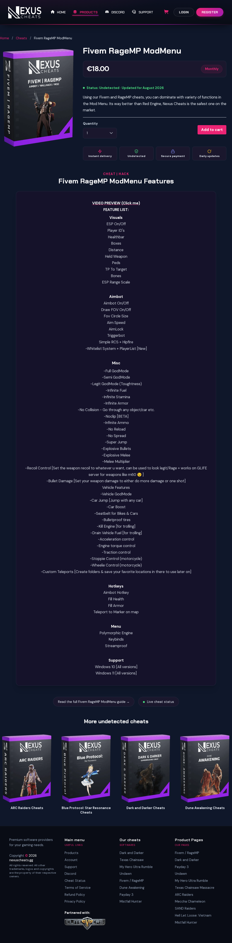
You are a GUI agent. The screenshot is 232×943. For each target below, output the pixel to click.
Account (71, 860)
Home (4, 38)
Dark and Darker (132, 853)
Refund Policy (75, 895)
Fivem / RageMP (132, 881)
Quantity (90, 124)
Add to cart (212, 129)
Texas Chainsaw (132, 860)
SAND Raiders (185, 908)
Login (184, 12)
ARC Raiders (184, 895)
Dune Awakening (132, 888)
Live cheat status (160, 702)
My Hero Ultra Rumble (136, 867)
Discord (70, 874)
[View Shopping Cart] (166, 12)
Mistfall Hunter (131, 901)
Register (210, 12)
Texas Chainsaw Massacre (194, 888)
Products (71, 853)
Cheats (21, 38)
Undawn (126, 874)
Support (71, 867)
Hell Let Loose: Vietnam (193, 915)
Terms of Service (78, 888)
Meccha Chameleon (190, 901)
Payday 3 (126, 895)
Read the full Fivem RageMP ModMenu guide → (94, 702)
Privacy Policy (75, 901)
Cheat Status (75, 881)
